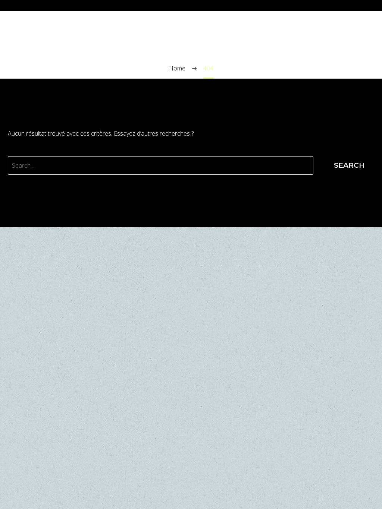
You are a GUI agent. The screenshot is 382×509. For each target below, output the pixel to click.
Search (349, 165)
